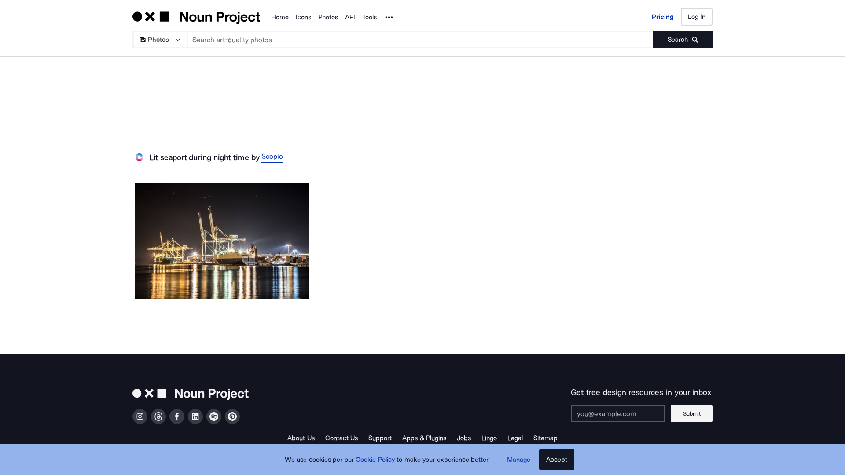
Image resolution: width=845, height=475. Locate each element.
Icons (303, 17)
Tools (369, 17)
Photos (328, 17)
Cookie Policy (375, 460)
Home (280, 17)
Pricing (663, 17)
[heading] (222, 241)
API (350, 17)
